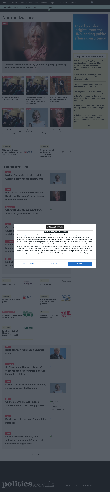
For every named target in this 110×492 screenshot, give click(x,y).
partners (28, 235)
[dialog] (55, 246)
